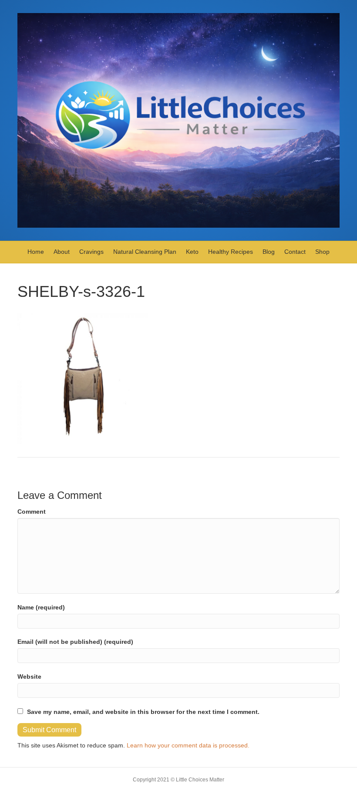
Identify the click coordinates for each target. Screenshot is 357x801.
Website (29, 676)
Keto (192, 251)
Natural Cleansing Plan (144, 251)
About (62, 251)
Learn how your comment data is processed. (188, 745)
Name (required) (41, 607)
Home (35, 251)
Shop (322, 251)
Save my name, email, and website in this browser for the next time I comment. (143, 711)
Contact (295, 251)
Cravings (91, 251)
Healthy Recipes (230, 251)
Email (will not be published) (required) (75, 641)
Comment (31, 511)
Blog (269, 251)
